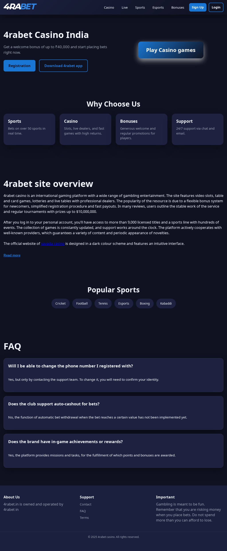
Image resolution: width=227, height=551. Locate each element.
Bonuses (177, 7)
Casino (109, 7)
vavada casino (53, 243)
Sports (140, 7)
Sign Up (198, 7)
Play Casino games (171, 50)
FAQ (83, 511)
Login (216, 7)
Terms (84, 517)
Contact (85, 504)
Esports (158, 7)
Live (125, 7)
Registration (19, 65)
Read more (12, 255)
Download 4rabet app (63, 65)
